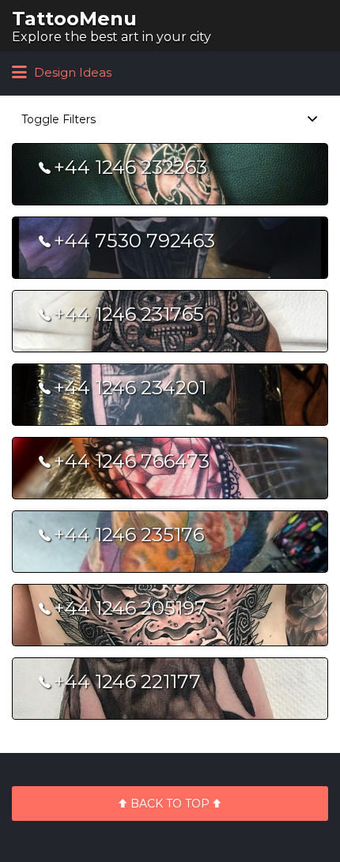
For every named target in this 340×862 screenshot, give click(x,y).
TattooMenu (74, 18)
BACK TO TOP (170, 803)
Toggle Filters (58, 119)
